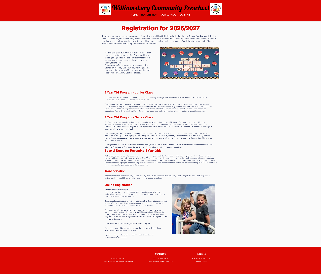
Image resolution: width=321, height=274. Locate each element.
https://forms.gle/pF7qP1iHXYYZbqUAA (134, 223)
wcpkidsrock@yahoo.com (117, 237)
